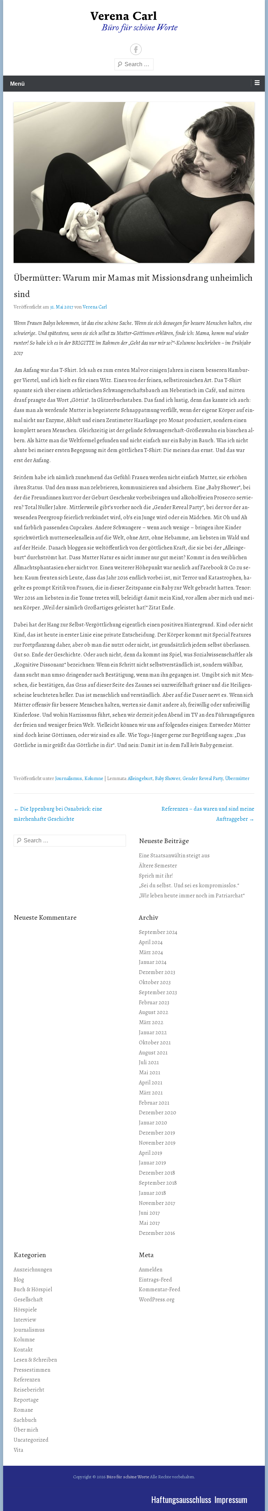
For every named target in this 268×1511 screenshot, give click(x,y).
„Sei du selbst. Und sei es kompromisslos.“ (189, 885)
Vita (18, 1450)
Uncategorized (31, 1440)
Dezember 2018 (157, 1173)
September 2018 (158, 1183)
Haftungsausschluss (181, 1499)
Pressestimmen (32, 1370)
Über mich (26, 1430)
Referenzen (27, 1380)
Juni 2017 (149, 1213)
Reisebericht (29, 1390)
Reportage (26, 1400)
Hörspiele (25, 1310)
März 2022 (151, 1022)
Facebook (136, 49)
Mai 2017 (149, 1223)
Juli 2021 (149, 1062)
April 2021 (150, 1082)
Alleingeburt (140, 778)
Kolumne (93, 778)
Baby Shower (167, 778)
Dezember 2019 (157, 1133)
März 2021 (151, 1093)
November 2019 (157, 1143)
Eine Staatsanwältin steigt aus (174, 855)
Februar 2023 (154, 1002)
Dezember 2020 (157, 1112)
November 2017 (157, 1203)
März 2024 (151, 952)
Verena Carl (95, 307)
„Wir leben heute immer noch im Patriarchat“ (192, 895)
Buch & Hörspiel (33, 1289)
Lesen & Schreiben (35, 1360)
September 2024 (158, 932)
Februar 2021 (154, 1103)
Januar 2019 (152, 1163)
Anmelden (150, 1270)
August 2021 (153, 1053)
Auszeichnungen (33, 1270)
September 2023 (158, 992)
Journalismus (68, 778)
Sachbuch (25, 1420)
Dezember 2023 (157, 972)
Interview (25, 1320)
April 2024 (151, 942)
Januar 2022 (153, 1032)
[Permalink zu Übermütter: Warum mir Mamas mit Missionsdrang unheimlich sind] (134, 182)
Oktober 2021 (155, 1042)
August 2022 (153, 1012)
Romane (23, 1410)
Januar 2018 (152, 1193)
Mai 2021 (149, 1072)
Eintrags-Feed (155, 1280)
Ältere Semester (158, 866)
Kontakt (23, 1350)
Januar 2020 (153, 1123)
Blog (19, 1280)
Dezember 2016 (157, 1233)
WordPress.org (156, 1299)
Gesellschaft (28, 1299)
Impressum (230, 1499)
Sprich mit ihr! (156, 876)
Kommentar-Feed (159, 1289)
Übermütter (237, 778)
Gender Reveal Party (203, 778)
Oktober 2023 (155, 982)
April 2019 (150, 1153)
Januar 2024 (152, 962)
